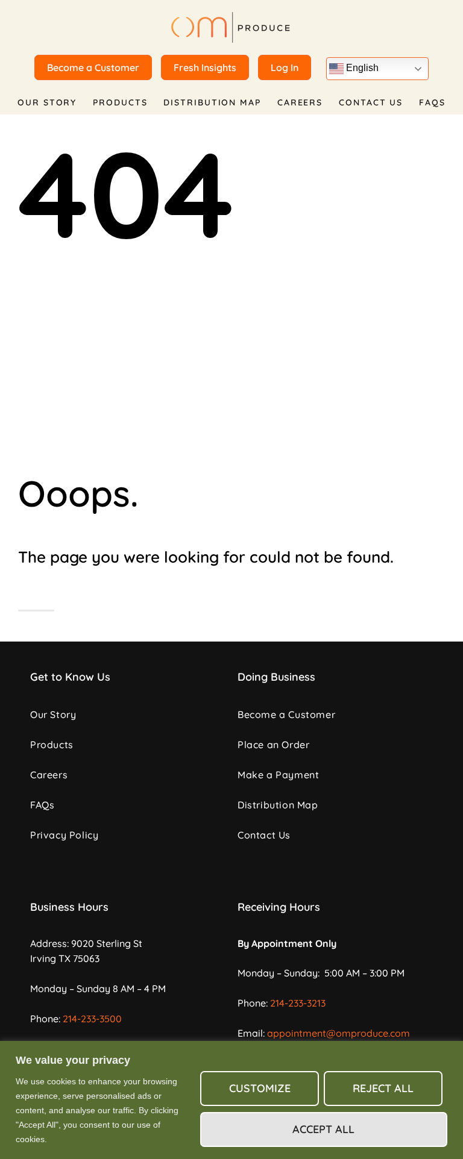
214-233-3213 (298, 1003)
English (361, 68)
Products (120, 102)
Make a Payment (278, 775)
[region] (231, 1100)
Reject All (383, 1088)
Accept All (323, 1129)
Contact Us (371, 102)
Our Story (47, 102)
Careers (300, 102)
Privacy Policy (64, 835)
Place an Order (273, 745)
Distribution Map (211, 102)
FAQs (432, 102)
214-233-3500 (92, 1019)
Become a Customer (286, 714)
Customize (260, 1088)
